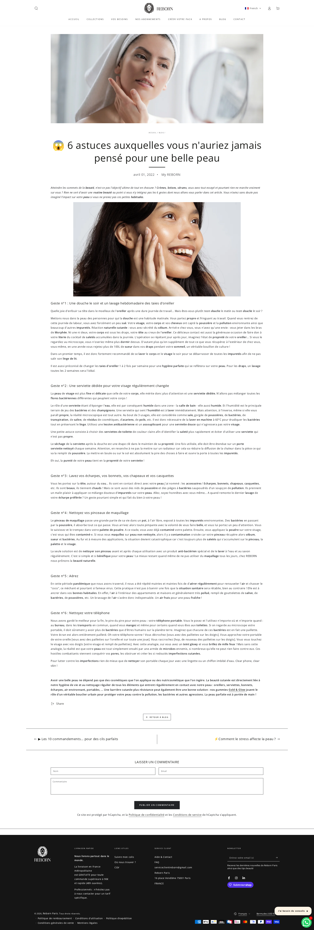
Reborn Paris (162, 872)
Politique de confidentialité (147, 815)
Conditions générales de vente (56, 922)
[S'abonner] (278, 857)
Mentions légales (87, 922)
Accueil (153, 132)
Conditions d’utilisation (89, 918)
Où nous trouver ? (125, 862)
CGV (116, 867)
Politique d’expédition (119, 918)
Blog (161, 132)
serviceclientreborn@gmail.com (173, 867)
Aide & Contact (163, 856)
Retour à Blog (159, 717)
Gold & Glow (237, 690)
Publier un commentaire (157, 805)
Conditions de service (187, 815)
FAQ (157, 862)
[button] (36, 8)
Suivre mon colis (124, 856)
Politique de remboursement (55, 918)
